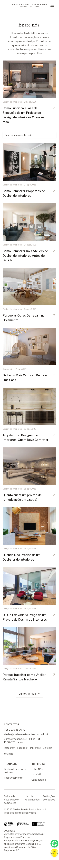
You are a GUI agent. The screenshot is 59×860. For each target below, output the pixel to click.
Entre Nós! (37, 769)
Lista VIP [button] (36, 774)
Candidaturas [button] (38, 779)
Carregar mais (28, 693)
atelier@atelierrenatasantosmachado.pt (26, 734)
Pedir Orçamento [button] (13, 777)
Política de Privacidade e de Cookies (11, 799)
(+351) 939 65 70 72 (14, 729)
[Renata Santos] (29, 6)
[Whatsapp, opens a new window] (54, 844)
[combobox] (29, 135)
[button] (54, 853)
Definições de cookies (49, 798)
